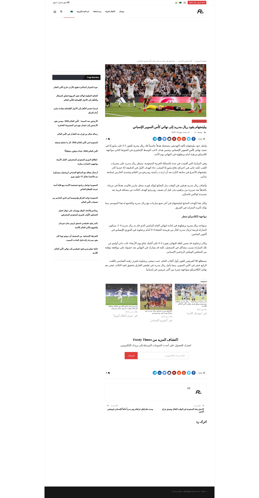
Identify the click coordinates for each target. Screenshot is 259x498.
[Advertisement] (133, 38)
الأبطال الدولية (110, 11)
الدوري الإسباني (123, 229)
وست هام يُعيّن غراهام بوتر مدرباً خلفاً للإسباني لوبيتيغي (130, 409)
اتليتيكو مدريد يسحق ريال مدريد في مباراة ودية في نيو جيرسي (158, 312)
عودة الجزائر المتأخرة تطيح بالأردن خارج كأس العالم (76, 87)
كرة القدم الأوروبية (83, 11)
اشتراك (131, 355)
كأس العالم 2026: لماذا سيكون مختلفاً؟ (81, 151)
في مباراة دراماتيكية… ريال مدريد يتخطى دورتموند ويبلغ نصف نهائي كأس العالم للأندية (191, 303)
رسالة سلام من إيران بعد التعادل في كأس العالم (77, 134)
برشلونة (180, 154)
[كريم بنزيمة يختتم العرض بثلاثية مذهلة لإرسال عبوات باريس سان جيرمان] (121, 294)
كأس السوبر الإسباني (199, 121)
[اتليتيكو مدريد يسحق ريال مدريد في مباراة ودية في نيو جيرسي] (156, 297)
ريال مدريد (138, 145)
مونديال (121, 11)
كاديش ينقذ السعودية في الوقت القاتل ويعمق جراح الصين (183, 410)
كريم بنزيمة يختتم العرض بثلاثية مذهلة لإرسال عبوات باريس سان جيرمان (122, 307)
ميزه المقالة (97, 11)
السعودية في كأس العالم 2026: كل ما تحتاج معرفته (76, 142)
